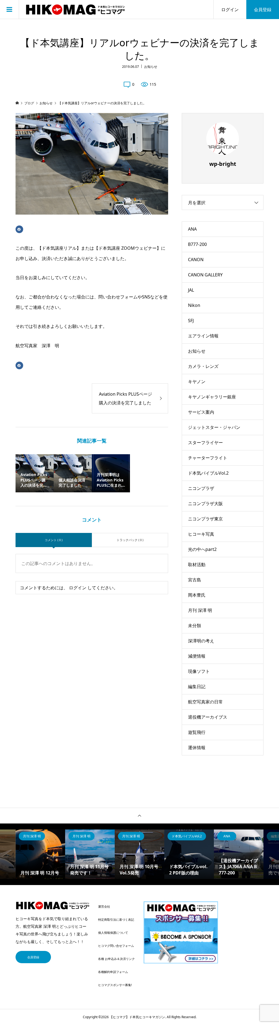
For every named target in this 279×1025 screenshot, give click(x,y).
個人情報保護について (113, 933)
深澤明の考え (201, 641)
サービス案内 (201, 412)
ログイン (230, 10)
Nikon (194, 305)
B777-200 (197, 244)
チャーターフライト (207, 458)
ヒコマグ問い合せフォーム (116, 946)
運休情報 (196, 748)
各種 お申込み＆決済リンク (116, 959)
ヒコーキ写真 (201, 534)
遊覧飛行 (196, 732)
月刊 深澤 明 (200, 610)
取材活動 (196, 565)
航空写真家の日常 (205, 702)
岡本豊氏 (196, 595)
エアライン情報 (203, 336)
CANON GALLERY (205, 275)
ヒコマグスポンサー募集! (115, 985)
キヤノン (196, 382)
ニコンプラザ (201, 488)
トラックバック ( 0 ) (130, 540)
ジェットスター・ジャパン (214, 427)
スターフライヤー (205, 443)
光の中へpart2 (202, 549)
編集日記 (196, 687)
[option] (40, 854)
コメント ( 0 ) (53, 540)
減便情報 (196, 656)
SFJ (191, 321)
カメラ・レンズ (203, 366)
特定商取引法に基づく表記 (116, 919)
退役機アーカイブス (207, 717)
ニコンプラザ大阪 (205, 504)
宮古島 (194, 580)
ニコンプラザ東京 (205, 519)
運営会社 (104, 906)
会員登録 (262, 10)
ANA (192, 229)
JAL (191, 290)
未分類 (194, 626)
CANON (196, 260)
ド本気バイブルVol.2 (208, 473)
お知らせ (150, 66)
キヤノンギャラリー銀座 (212, 397)
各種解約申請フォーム (113, 972)
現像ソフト (199, 671)
